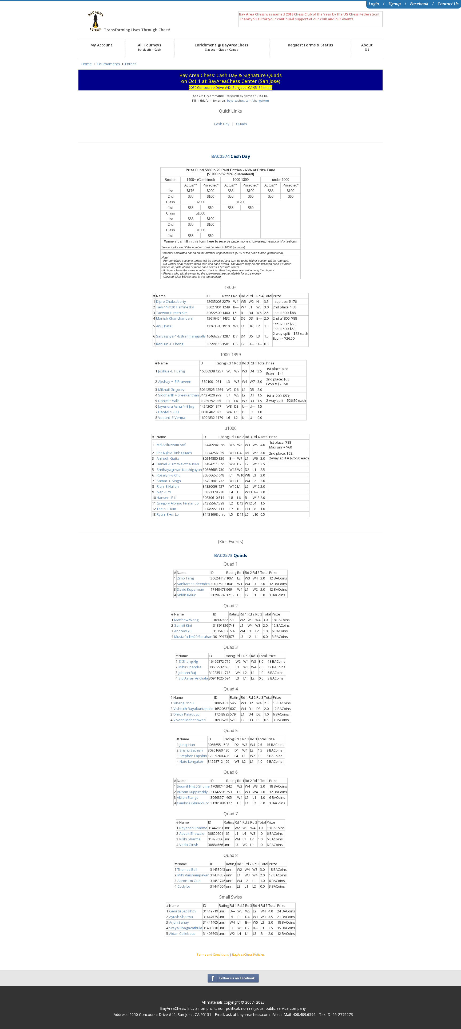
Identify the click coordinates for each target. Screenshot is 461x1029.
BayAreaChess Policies (248, 954)
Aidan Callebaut (182, 933)
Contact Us (448, 4)
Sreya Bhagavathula (185, 927)
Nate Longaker (191, 761)
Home (86, 63)
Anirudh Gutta (168, 458)
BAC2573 (223, 555)
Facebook (419, 4)
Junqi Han (187, 744)
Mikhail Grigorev (171, 389)
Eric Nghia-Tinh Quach (174, 452)
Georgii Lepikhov (182, 911)
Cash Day (221, 123)
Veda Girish (188, 844)
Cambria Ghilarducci (193, 803)
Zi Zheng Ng (188, 661)
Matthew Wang (186, 619)
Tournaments (108, 63)
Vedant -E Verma (171, 417)
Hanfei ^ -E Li (168, 412)
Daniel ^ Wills (169, 400)
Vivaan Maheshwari (189, 719)
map (268, 87)
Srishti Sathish (191, 750)
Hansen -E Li (166, 497)
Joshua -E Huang (171, 371)
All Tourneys (149, 46)
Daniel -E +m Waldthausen (178, 464)
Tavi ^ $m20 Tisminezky (175, 307)
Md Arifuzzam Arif (171, 444)
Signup (394, 4)
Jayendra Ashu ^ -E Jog (176, 406)
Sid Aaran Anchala (193, 678)
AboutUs (367, 47)
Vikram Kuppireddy (192, 791)
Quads (241, 123)
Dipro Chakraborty (171, 301)
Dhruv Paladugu (186, 714)
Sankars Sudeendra (193, 583)
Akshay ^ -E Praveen (174, 381)
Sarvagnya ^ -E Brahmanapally (181, 336)
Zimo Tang (185, 578)
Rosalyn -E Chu (169, 475)
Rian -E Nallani (168, 486)
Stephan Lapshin (193, 755)
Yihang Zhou (183, 703)
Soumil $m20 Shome (193, 786)
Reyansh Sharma (193, 827)
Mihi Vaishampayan (193, 875)
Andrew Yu (183, 631)
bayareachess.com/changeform (248, 100)
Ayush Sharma (181, 916)
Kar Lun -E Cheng (169, 343)
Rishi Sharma (190, 839)
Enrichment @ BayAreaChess (221, 46)
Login (374, 4)
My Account (101, 44)
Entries (131, 63)
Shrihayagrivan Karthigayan (179, 469)
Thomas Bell (187, 869)
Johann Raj (187, 672)
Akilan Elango (187, 797)
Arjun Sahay (179, 922)
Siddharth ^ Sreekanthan (178, 395)
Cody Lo (183, 886)
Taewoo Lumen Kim (172, 312)
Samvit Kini (183, 625)
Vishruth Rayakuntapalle (193, 708)
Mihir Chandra (189, 667)
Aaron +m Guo (189, 880)
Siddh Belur (186, 595)
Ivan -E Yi (164, 492)
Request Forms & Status (310, 44)
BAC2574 (220, 156)
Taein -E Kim (166, 508)
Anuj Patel (164, 326)
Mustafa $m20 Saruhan (193, 636)
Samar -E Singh (169, 480)
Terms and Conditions (213, 954)
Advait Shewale (191, 833)
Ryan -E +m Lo (168, 514)
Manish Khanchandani (174, 318)
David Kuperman (190, 589)
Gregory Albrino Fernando (178, 503)
